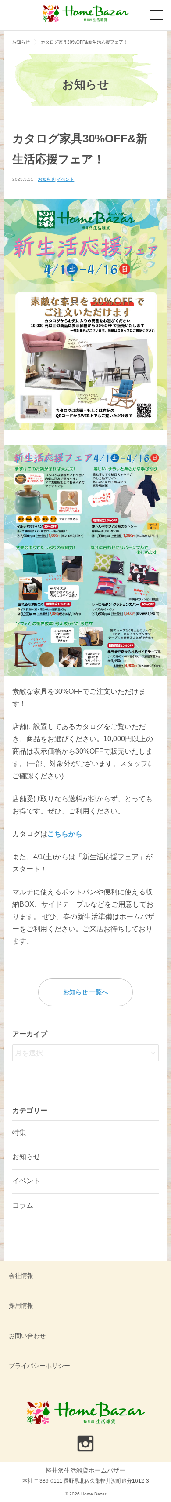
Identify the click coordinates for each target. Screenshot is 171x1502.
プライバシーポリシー (39, 1365)
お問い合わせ (27, 1335)
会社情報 (21, 1275)
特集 (19, 1132)
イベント (65, 179)
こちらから (64, 834)
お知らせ (46, 179)
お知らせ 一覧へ (85, 991)
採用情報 (21, 1305)
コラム (22, 1205)
